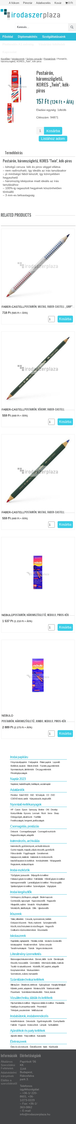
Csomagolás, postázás (24, 826)
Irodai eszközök (20, 870)
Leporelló (56, 762)
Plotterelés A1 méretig (18, 44)
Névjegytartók (55, 860)
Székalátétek (53, 1025)
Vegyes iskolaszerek (44, 948)
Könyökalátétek (42, 904)
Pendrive (14, 795)
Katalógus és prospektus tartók (23, 1006)
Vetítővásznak (37, 1010)
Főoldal (7, 36)
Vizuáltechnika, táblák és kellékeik (31, 998)
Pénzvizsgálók (56, 882)
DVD (53, 795)
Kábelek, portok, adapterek (21, 988)
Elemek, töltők (40, 959)
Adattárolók (17, 790)
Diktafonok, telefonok (29, 985)
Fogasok (22, 1025)
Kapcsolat (9, 52)
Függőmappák (29, 853)
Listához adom (53, 139)
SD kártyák (40, 795)
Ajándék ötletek (16, 1036)
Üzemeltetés (35, 963)
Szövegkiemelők (49, 922)
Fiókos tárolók (16, 853)
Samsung (33, 809)
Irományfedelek (42, 860)
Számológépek (39, 886)
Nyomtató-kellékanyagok (25, 804)
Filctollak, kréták (37, 941)
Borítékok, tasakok (18, 766)
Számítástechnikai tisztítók (31, 992)
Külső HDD (23, 795)
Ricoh (43, 813)
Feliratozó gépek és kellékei (21, 879)
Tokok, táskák (49, 992)
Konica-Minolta (16, 813)
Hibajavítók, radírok (18, 904)
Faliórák (14, 1025)
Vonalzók (31, 904)
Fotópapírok (33, 762)
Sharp (56, 813)
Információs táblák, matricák (53, 963)
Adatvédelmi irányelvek (9, 1074)
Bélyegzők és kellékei (39, 875)
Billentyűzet (15, 985)
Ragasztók (51, 901)
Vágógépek (51, 886)
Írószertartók (42, 930)
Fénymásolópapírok (19, 762)
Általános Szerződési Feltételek (8, 1065)
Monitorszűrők (39, 988)
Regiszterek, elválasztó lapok (22, 864)
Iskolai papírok (16, 944)
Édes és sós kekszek (19, 1047)
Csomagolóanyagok (28, 831)
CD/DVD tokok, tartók (19, 798)
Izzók (50, 959)
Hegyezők (49, 926)
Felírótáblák (38, 879)
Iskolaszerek (18, 59)
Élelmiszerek (18, 1041)
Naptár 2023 (18, 779)
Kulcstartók (41, 1036)
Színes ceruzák (34, 59)
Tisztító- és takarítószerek (21, 966)
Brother (41, 809)
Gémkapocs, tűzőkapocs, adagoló (24, 897)
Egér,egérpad (44, 985)
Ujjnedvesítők (43, 908)
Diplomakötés (27, 36)
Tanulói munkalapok (18, 948)
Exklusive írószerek (18, 922)
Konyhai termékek (18, 970)
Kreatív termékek (30, 944)
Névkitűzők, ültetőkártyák (21, 908)
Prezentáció (41, 1006)
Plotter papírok (45, 762)
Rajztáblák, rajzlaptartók (20, 941)
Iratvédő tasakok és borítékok (22, 860)
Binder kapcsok (46, 897)
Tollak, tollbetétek (17, 919)
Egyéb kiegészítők (44, 1021)
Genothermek (42, 853)
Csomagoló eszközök (47, 831)
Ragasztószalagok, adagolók (22, 835)
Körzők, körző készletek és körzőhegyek (27, 926)
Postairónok (50, 59)
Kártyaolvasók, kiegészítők (40, 798)
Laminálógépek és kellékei (38, 882)
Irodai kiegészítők (21, 892)
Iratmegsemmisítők (18, 882)
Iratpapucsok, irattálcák (20, 857)
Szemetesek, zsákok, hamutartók (24, 974)
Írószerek (15, 914)
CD (47, 795)
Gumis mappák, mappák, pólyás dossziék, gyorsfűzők (32, 850)
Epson (24, 809)
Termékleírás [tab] (13, 152)
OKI (47, 809)
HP (12, 809)
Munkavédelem (33, 970)
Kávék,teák (53, 1047)
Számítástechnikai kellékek (27, 979)
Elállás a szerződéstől (9, 1082)
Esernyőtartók (59, 1021)
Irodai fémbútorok (17, 1021)
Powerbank (15, 992)
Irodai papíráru (19, 757)
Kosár (58, 2)
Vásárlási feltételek (52, 44)
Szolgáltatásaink (53, 36)
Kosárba (53, 131)
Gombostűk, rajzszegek (20, 901)
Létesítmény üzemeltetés (25, 954)
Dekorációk (30, 1021)
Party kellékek (29, 1036)
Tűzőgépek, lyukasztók (20, 875)
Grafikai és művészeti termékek (23, 930)
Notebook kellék (53, 988)
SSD (32, 795)
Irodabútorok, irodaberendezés (29, 1016)
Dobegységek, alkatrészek (21, 817)
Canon (17, 809)
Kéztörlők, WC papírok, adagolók (46, 966)
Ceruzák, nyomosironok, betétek (38, 919)
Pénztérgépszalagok (19, 773)
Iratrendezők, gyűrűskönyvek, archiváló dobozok (30, 846)
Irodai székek (32, 1025)
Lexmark (36, 813)
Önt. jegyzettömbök (43, 769)
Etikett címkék (32, 766)
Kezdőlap (5, 59)
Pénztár (27, 2)
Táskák (31, 948)
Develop (54, 809)
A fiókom (14, 2)
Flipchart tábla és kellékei (20, 1003)
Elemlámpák (59, 959)
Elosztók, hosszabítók (19, 963)
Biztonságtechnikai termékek (22, 959)
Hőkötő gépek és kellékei (54, 879)
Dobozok (14, 831)
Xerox (49, 813)
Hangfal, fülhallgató (58, 985)
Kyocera (27, 813)
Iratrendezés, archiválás (25, 841)
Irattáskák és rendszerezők (41, 857)
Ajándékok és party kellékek (27, 1030)
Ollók (34, 908)
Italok (45, 1047)
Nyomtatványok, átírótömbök (22, 769)
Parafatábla (59, 1003)
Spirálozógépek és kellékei (21, 886)
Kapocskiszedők (38, 901)
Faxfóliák (37, 817)
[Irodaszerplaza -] (30, 15)
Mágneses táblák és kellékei (42, 1003)
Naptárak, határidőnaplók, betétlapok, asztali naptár (30, 784)
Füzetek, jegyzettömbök (49, 766)
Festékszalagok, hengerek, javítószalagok (27, 820)
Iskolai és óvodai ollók (53, 941)
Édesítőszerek (36, 1047)
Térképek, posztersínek (20, 1010)
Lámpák (43, 1025)
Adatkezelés (43, 2)
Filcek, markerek (34, 922)
